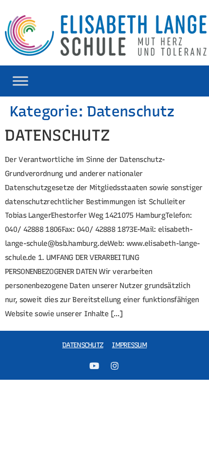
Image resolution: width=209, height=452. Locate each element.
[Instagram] (114, 365)
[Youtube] (94, 365)
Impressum (129, 345)
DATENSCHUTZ (57, 135)
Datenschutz (82, 345)
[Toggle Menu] (20, 80)
